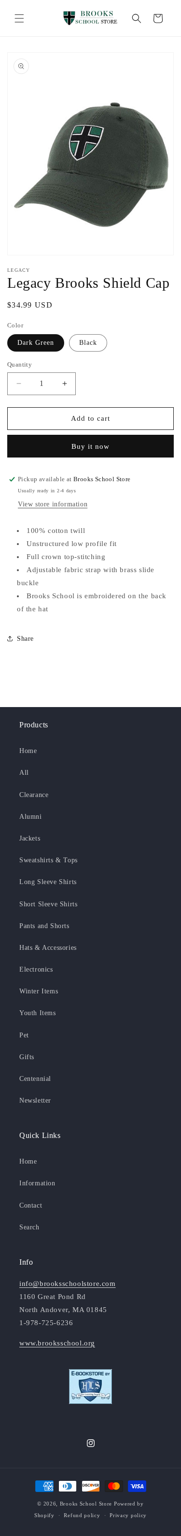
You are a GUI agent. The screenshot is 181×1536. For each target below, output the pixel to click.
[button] (19, 18)
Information (37, 1183)
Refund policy (82, 1515)
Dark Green (35, 342)
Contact (30, 1205)
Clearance (33, 794)
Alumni (30, 816)
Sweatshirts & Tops (48, 860)
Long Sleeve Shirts (48, 882)
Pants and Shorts (44, 926)
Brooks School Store (86, 1503)
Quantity (19, 364)
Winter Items (38, 991)
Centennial (35, 1078)
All (24, 772)
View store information (52, 504)
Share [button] (25, 638)
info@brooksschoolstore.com (67, 1283)
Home (28, 750)
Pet (24, 1035)
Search (29, 1227)
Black (88, 342)
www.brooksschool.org (57, 1343)
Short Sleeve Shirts (48, 904)
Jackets (29, 838)
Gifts (26, 1057)
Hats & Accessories (48, 947)
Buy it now (90, 446)
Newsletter (35, 1100)
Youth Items (37, 1013)
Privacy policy (128, 1515)
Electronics (36, 969)
